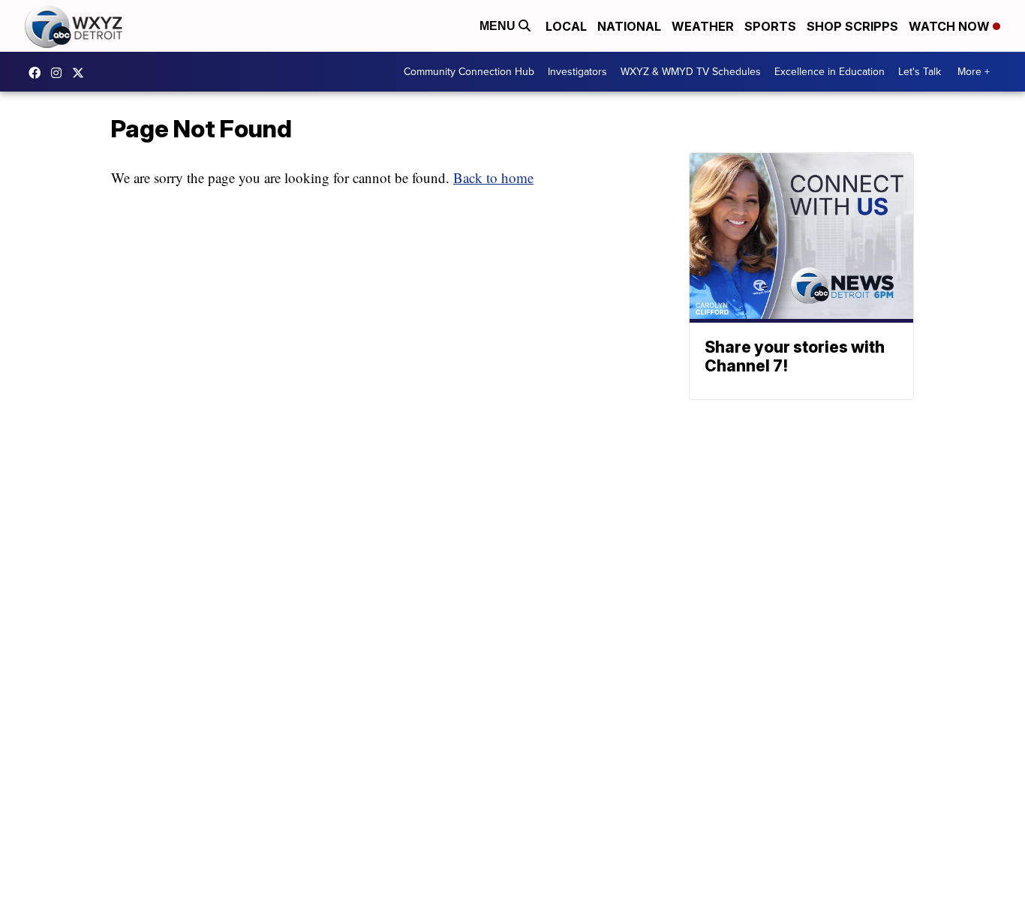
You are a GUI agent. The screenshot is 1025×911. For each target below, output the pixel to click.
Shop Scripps (852, 26)
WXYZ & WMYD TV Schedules (691, 72)
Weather (703, 26)
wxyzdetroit (38, 73)
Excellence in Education (829, 72)
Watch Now (951, 26)
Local (566, 26)
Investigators (577, 72)
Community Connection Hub (469, 72)
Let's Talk (919, 72)
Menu (499, 26)
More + (973, 72)
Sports (770, 26)
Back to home (493, 177)
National (629, 26)
